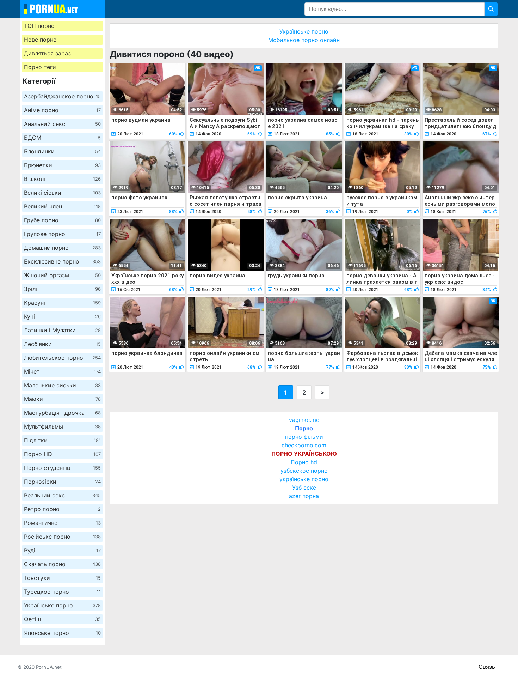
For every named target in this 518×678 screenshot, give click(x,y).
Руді (62, 550)
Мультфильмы (62, 426)
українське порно (303, 479)
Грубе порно (62, 220)
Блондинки (62, 151)
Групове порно (62, 233)
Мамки (62, 398)
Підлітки (62, 440)
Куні (62, 316)
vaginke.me (304, 419)
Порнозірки (62, 481)
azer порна (304, 496)
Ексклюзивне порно (62, 261)
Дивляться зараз (47, 53)
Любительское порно (62, 357)
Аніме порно (62, 110)
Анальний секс (62, 123)
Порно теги (40, 67)
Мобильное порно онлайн (304, 39)
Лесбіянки (62, 343)
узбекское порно (304, 470)
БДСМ (62, 137)
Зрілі (62, 288)
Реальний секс (62, 495)
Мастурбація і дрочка (62, 412)
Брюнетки (62, 165)
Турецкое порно (62, 591)
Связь (487, 666)
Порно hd (304, 462)
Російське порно (62, 536)
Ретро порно (62, 509)
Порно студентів (62, 467)
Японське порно (62, 632)
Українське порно (62, 605)
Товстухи (62, 577)
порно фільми (304, 436)
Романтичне (62, 522)
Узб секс (304, 487)
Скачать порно (62, 564)
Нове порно (40, 39)
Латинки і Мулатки (62, 330)
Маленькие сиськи (62, 385)
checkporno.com (304, 445)
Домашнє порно (62, 247)
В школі (62, 178)
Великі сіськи (62, 192)
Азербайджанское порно (62, 96)
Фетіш (62, 619)
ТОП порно (39, 25)
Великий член (62, 206)
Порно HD (62, 454)
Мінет (62, 371)
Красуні (62, 302)
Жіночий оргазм (62, 275)
